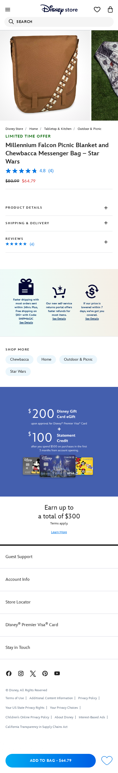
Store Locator (18, 602)
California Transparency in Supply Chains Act (36, 727)
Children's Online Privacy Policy (27, 717)
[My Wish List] (97, 9)
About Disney (64, 717)
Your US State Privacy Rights (24, 708)
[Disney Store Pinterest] (45, 673)
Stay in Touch (17, 647)
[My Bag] (110, 9)
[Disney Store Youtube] (57, 673)
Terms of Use (14, 698)
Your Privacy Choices (64, 708)
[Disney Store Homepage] (58, 9)
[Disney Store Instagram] (21, 673)
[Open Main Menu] (7, 9)
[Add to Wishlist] (107, 761)
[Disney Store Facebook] (8, 673)
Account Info (17, 579)
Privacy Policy (87, 698)
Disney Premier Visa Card (31, 625)
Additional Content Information (51, 698)
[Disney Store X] (33, 673)
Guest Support (18, 556)
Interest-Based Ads (92, 717)
